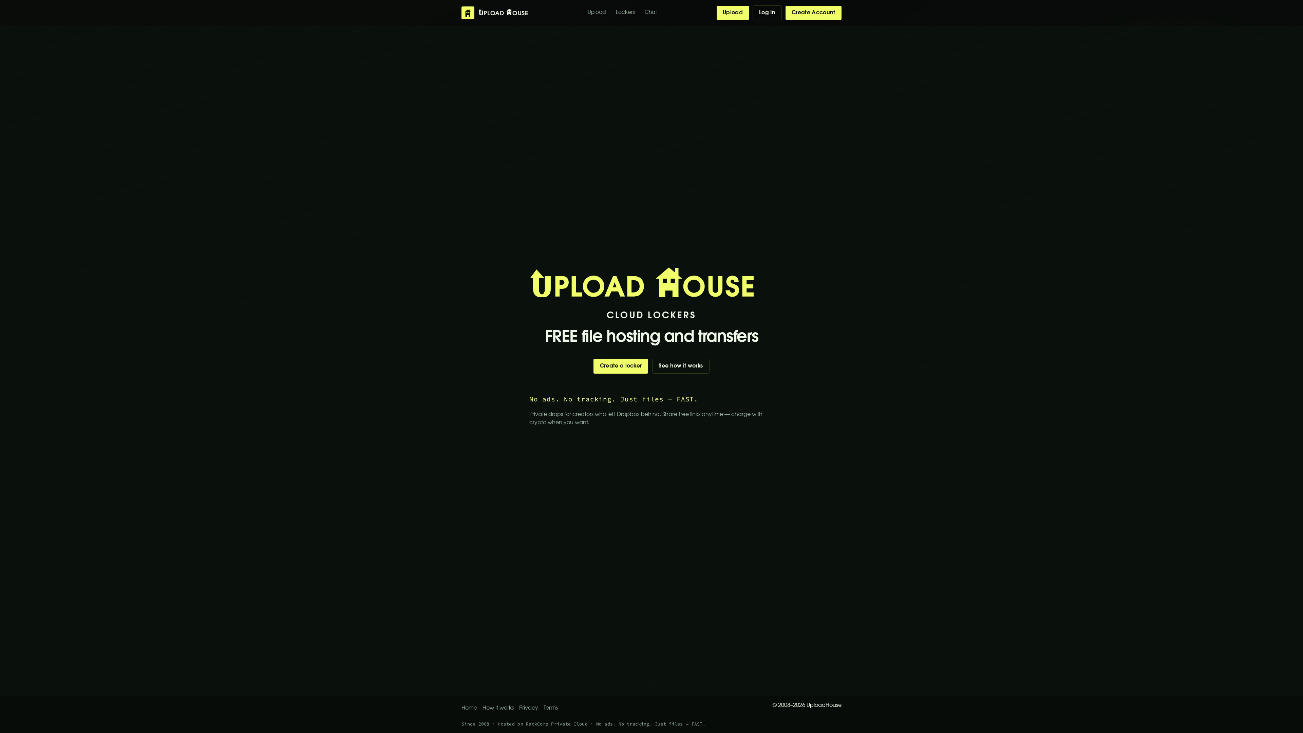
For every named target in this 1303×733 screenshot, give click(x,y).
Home (469, 708)
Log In (767, 13)
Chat (651, 12)
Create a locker (621, 366)
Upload (597, 12)
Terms (551, 708)
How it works (498, 708)
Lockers (625, 12)
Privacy (528, 708)
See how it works (681, 366)
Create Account (813, 13)
